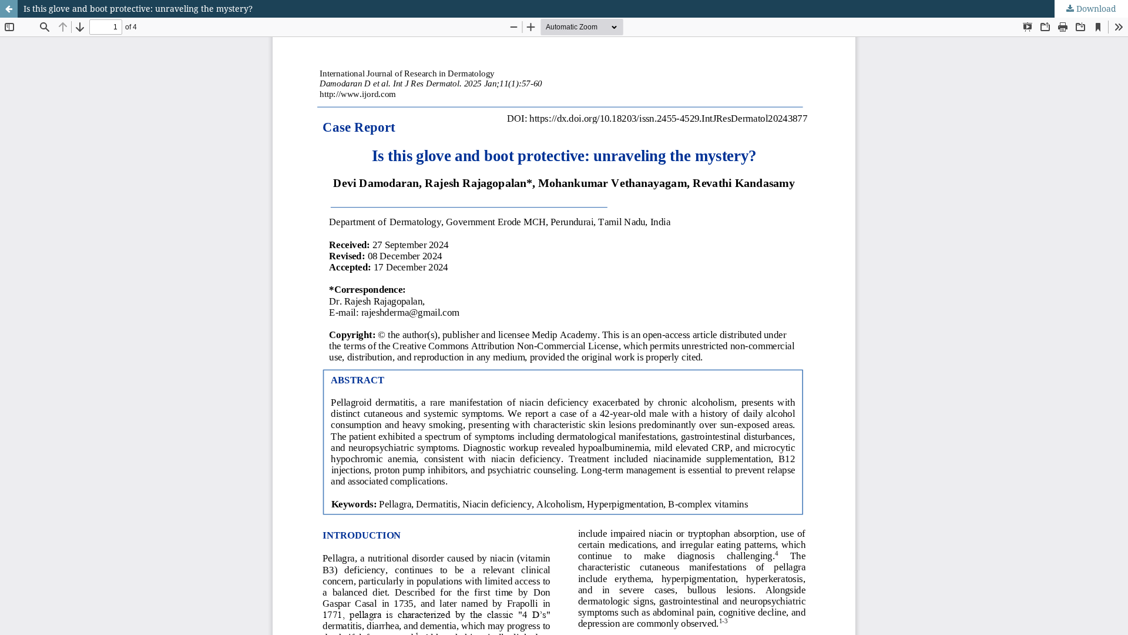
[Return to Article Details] (9, 9)
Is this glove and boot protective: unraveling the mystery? (138, 8)
